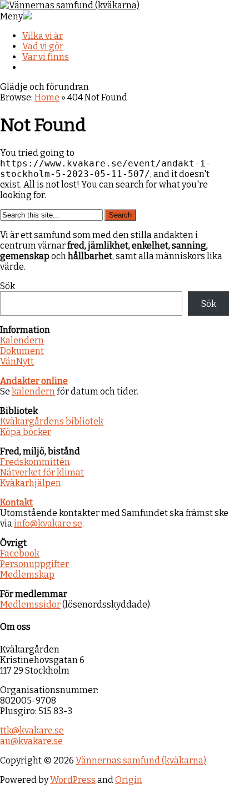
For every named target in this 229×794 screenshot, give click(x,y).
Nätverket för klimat (42, 472)
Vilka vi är (42, 36)
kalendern (33, 391)
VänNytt (17, 361)
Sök (7, 286)
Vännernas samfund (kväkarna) (141, 760)
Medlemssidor (30, 604)
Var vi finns (45, 57)
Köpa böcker (25, 432)
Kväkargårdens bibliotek (51, 421)
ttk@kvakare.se (32, 730)
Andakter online (34, 381)
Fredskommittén (35, 462)
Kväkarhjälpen (30, 483)
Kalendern (22, 340)
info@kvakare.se (48, 523)
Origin (128, 780)
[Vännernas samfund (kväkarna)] (70, 5)
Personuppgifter (34, 564)
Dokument (22, 351)
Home (46, 97)
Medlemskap (27, 574)
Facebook (19, 553)
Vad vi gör (42, 46)
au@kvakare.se (31, 741)
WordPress (73, 780)
